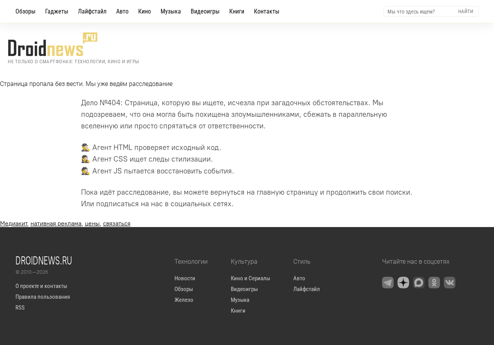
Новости (184, 278)
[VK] (449, 282)
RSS (20, 307)
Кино (144, 11)
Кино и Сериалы (250, 278)
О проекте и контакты (41, 286)
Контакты (266, 11)
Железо (183, 299)
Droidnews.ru (43, 260)
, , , (65, 223)
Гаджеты (56, 11)
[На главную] (73, 44)
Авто (122, 11)
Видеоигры (205, 11)
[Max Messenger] (419, 282)
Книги (236, 11)
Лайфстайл (92, 11)
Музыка (171, 11)
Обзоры (25, 11)
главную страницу (287, 192)
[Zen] (403, 282)
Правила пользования (42, 296)
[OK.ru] (434, 282)
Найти (465, 11)
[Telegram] (388, 282)
